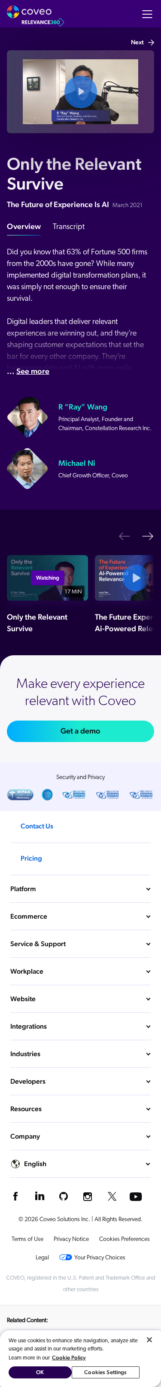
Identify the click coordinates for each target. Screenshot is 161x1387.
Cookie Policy (69, 1357)
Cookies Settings (105, 1372)
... (28, 371)
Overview (24, 226)
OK (40, 1372)
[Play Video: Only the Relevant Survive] (80, 91)
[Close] (149, 1339)
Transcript (69, 227)
